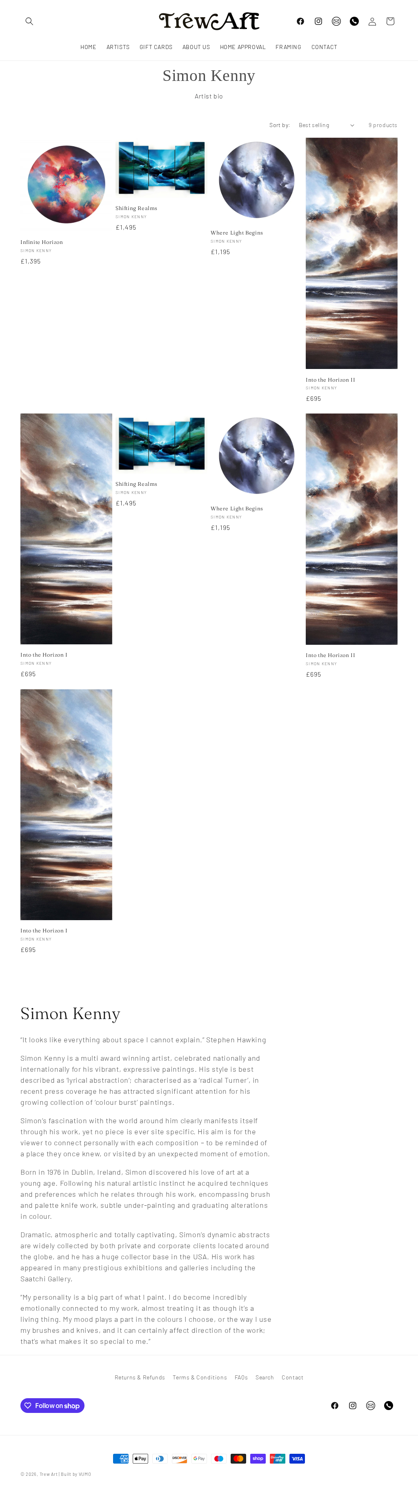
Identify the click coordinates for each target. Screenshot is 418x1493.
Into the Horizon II (330, 379)
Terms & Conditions (200, 1377)
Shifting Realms (137, 208)
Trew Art (49, 1474)
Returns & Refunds (140, 1377)
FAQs (241, 1377)
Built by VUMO (76, 1474)
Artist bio (209, 96)
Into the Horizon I (44, 654)
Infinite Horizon (41, 242)
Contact (292, 1377)
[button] (29, 21)
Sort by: (279, 124)
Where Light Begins (237, 232)
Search (265, 1377)
